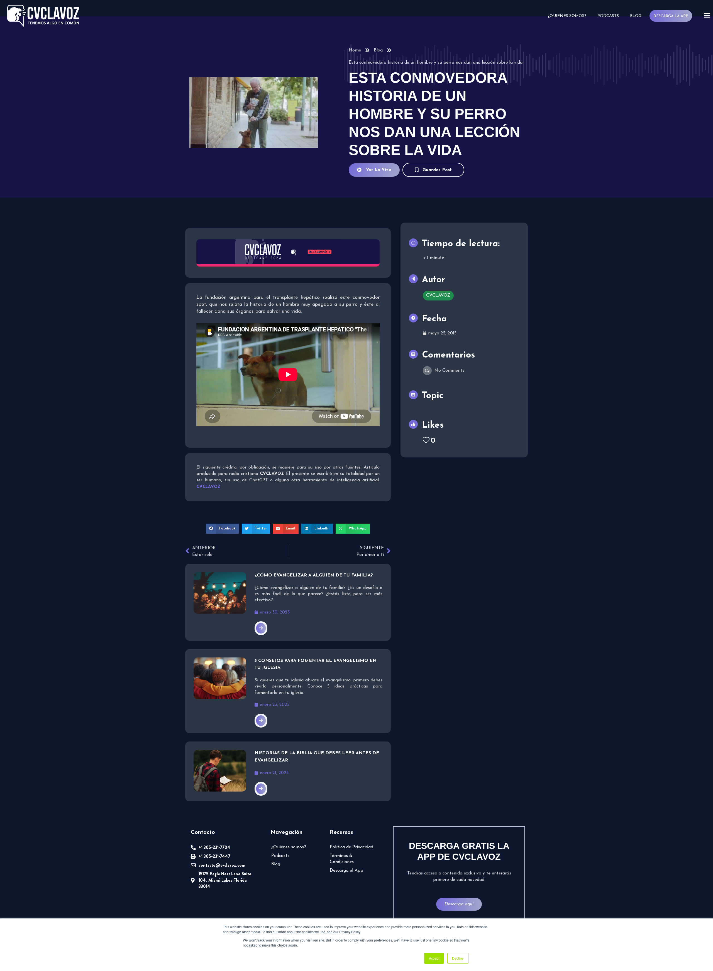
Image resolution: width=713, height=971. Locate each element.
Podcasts (608, 16)
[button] (222, 529)
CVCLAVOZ (438, 295)
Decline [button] (458, 958)
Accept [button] (434, 958)
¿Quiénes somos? (567, 16)
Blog (635, 16)
